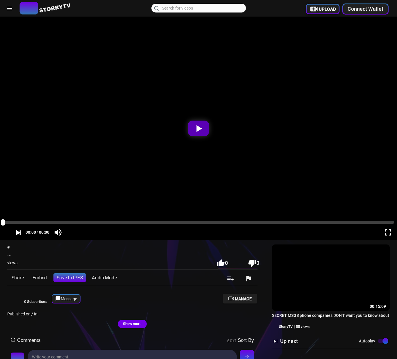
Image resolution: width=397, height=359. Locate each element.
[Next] (18, 232)
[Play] (198, 128)
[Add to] (230, 279)
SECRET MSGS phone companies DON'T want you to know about (330, 315)
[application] (198, 128)
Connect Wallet (365, 9)
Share (18, 277)
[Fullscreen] (387, 232)
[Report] (248, 279)
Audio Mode (104, 277)
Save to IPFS (70, 277)
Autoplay (367, 341)
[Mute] (58, 232)
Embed (40, 277)
